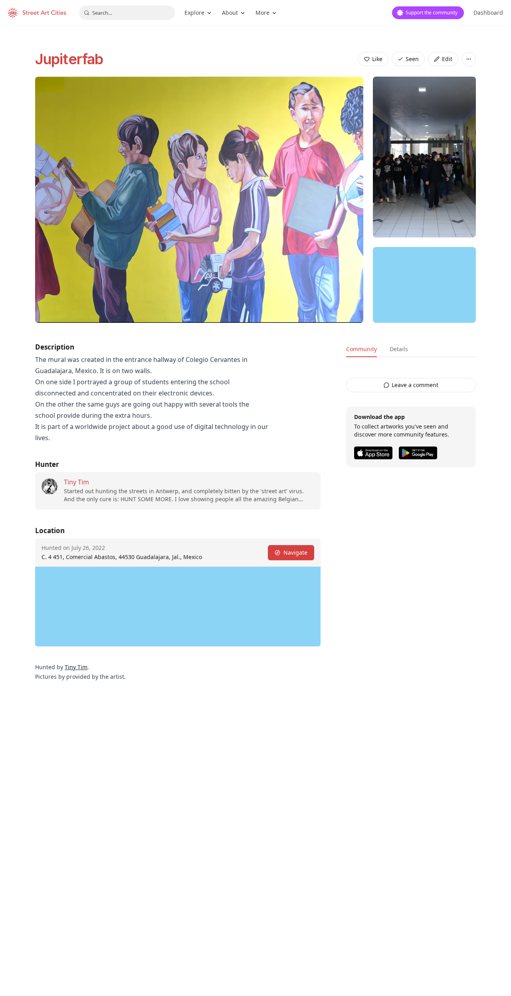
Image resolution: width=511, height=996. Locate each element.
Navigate (295, 552)
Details (399, 349)
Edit (447, 59)
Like (377, 59)
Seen (412, 59)
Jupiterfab (69, 59)
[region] (424, 285)
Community (361, 349)
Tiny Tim (76, 482)
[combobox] (127, 13)
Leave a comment (415, 385)
